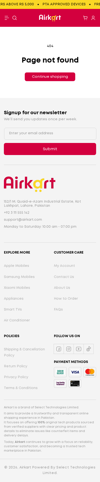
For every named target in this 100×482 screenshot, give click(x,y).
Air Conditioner (17, 320)
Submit (50, 149)
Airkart (25, 467)
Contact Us (64, 277)
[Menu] (7, 18)
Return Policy (15, 366)
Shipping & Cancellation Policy (24, 352)
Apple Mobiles (16, 265)
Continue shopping (50, 76)
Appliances (14, 298)
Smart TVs (13, 309)
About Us (62, 287)
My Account (64, 265)
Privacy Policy (16, 377)
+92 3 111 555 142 (16, 212)
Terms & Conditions (21, 388)
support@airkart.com (23, 219)
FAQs (58, 309)
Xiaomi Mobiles (17, 287)
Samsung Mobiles (19, 277)
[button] (14, 18)
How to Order (66, 298)
